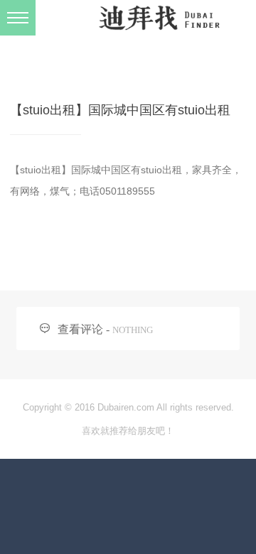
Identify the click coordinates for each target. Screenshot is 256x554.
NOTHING (132, 330)
